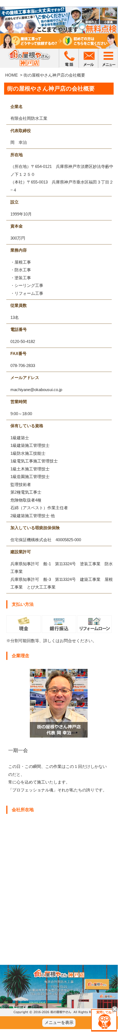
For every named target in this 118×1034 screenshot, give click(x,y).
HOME (11, 75)
